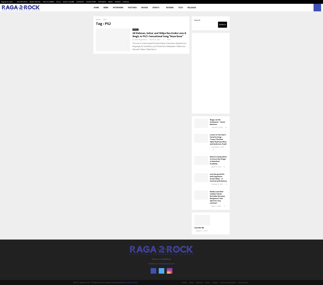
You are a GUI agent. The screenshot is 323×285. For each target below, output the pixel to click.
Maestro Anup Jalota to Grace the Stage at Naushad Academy (218, 160)
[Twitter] (308, 7)
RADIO (110, 2)
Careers (215, 282)
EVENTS (156, 8)
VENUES (117, 2)
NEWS (105, 8)
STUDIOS (126, 2)
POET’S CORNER (48, 2)
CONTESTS (80, 2)
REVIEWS (170, 8)
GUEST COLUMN (68, 2)
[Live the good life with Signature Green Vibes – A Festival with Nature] (201, 177)
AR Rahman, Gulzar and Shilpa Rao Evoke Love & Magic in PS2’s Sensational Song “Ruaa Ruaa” (159, 35)
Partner (207, 282)
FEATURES (132, 8)
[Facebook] (305, 7)
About (192, 282)
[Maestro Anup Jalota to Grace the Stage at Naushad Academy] (201, 160)
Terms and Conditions (228, 282)
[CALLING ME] (202, 220)
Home (96, 8)
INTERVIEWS (118, 8)
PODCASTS (102, 2)
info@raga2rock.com (166, 264)
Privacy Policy (243, 282)
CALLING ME (199, 227)
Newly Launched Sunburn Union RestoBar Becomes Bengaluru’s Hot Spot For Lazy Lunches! (217, 197)
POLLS (58, 2)
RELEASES (191, 8)
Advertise (199, 282)
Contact (184, 282)
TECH (180, 8)
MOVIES (144, 8)
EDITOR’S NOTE (22, 2)
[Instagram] (310, 7)
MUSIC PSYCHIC (35, 2)
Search (197, 20)
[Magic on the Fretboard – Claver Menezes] (201, 123)
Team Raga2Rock (140, 40)
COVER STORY (91, 2)
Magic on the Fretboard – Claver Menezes (217, 122)
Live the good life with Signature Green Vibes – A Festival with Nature (218, 178)
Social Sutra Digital (131, 282)
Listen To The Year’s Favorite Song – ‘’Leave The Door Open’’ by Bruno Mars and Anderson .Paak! (218, 139)
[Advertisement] (210, 73)
